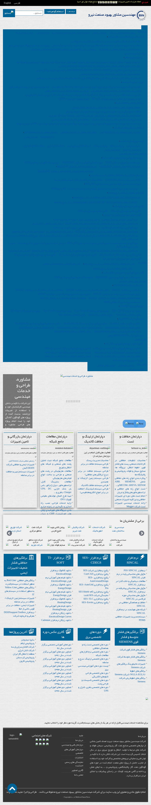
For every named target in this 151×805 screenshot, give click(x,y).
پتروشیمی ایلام (117, 145)
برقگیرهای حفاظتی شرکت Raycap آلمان (78, 132)
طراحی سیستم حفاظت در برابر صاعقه (94, 465)
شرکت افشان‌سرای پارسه (78, 145)
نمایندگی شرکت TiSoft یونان (130, 318)
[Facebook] (47, 740)
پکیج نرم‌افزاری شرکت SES (95, 570)
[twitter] (47, 744)
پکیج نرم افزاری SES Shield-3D (25, 310)
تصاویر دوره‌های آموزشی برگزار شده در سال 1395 (117, 356)
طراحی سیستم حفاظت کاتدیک (94, 485)
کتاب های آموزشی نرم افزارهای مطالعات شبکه (122, 272)
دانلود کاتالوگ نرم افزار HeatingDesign (123, 327)
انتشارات (79, 757)
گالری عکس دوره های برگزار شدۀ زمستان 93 (35, 254)
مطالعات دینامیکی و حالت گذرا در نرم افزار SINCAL (39, 290)
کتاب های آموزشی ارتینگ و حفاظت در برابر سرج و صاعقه (109, 264)
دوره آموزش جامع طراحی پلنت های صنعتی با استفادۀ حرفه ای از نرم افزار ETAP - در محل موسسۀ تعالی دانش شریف (85, 223)
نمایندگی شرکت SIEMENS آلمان (128, 285)
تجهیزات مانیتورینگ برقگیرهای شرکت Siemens (131, 665)
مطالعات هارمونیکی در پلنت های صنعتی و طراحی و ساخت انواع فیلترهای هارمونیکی (103, 111)
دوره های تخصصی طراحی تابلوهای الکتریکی (97, 675)
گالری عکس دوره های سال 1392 (92, 211)
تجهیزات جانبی (31, 137)
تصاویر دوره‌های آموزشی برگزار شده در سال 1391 (117, 348)
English (7, 3)
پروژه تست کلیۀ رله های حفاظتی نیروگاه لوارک (120, 49)
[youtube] (44, 744)
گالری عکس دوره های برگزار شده (128, 206)
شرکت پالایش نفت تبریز (76, 541)
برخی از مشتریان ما (24, 32)
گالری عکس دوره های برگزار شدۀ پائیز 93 (121, 215)
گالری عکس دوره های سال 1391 (125, 211)
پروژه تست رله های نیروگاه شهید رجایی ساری (28, 45)
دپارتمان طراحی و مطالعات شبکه (129, 102)
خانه (81, 735)
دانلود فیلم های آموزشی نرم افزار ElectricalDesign (117, 331)
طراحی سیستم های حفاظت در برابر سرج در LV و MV (116, 98)
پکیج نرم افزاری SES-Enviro (72, 314)
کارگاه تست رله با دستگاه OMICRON (123, 180)
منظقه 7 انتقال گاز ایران (34, 145)
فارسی (17, 3)
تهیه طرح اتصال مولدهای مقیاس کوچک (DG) (56, 497)
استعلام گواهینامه (55, 11)
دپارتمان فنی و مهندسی (72, 745)
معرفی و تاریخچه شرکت (23, 615)
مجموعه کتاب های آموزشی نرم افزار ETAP (73, 277)
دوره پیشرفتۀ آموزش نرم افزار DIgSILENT (120, 166)
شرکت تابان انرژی (56, 145)
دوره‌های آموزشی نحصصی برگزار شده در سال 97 (56, 646)
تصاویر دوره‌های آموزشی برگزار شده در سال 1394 (68, 352)
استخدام (72, 11)
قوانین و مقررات (136, 369)
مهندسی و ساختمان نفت (118, 541)
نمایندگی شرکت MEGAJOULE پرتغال (125, 335)
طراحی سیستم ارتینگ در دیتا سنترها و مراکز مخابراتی (116, 91)
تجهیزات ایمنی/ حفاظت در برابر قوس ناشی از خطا (20, 607)
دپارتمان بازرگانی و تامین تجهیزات (128, 127)
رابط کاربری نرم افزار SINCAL (126, 290)
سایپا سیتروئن (133, 145)
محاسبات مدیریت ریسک (97, 460)
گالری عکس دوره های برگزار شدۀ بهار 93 (77, 254)
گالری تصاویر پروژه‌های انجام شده (128, 360)
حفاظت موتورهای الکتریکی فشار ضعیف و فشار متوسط (78, 180)
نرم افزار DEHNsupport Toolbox (19, 612)
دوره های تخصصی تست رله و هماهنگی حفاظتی (95, 646)
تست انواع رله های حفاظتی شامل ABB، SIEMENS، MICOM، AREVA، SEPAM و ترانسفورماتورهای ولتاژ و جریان (88, 70)
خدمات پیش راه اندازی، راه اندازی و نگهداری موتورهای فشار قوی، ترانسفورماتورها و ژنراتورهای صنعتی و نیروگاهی (88, 78)
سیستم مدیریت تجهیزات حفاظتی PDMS (122, 302)
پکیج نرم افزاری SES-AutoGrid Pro (93, 586)
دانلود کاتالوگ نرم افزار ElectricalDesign (72, 331)
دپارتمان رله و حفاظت (133, 57)
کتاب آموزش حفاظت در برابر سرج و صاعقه (112, 268)
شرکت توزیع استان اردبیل (15, 541)
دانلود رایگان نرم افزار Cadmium (125, 323)
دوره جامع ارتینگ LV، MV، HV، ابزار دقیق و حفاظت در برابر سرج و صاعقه (106, 197)
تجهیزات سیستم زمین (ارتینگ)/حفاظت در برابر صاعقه (19, 600)
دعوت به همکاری (126, 365)
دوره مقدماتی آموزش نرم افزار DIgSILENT (82, 162)
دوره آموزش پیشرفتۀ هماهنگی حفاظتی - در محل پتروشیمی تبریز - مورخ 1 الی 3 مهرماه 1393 (95, 227)
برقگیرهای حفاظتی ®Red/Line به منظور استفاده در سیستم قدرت (19, 582)
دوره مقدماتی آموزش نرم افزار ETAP (123, 162)
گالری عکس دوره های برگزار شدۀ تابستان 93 (120, 254)
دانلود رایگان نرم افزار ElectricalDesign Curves (85, 323)
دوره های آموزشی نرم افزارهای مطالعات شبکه (122, 157)
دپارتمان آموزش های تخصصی (73, 751)
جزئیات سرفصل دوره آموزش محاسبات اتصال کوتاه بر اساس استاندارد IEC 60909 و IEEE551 (95, 188)
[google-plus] (37, 740)
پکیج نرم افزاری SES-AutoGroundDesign (98, 579)
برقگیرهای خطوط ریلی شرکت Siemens (132, 680)
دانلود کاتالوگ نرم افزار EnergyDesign (36, 327)
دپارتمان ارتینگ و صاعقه (132, 82)
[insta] (40, 740)
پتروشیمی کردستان (132, 149)
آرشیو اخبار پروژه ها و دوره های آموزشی (125, 36)
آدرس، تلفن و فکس (106, 365)
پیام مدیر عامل (99, 32)
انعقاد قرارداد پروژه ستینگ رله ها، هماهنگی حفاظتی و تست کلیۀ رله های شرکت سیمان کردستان (96, 45)
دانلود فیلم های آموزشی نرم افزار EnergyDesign (79, 327)
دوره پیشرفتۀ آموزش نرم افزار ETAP (42, 162)
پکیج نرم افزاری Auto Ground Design (91, 310)
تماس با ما (78, 775)
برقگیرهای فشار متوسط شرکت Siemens (131, 658)
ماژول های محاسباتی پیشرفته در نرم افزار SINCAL (116, 294)
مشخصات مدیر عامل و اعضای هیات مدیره (71, 32)
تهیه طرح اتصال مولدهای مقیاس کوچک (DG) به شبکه (116, 119)
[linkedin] (44, 740)
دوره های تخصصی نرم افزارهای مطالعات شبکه (94, 653)
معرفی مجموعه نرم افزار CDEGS (74, 98)
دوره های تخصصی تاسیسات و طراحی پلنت (95, 682)
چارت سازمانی (42, 32)
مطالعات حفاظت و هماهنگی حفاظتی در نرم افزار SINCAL (114, 298)
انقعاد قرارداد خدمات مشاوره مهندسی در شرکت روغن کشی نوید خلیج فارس (105, 41)
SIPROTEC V (47, 137)
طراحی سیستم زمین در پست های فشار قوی (29, 87)
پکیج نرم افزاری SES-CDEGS (126, 310)
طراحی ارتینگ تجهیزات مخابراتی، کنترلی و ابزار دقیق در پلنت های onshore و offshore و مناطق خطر (96, 87)
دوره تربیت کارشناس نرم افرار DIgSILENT (76, 166)
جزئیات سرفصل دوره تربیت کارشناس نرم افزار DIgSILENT (65, 171)
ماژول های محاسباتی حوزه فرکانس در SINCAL (133, 597)
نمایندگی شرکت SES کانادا (131, 306)
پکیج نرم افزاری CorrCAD (128, 314)
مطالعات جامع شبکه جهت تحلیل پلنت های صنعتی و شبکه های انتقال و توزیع (106, 107)
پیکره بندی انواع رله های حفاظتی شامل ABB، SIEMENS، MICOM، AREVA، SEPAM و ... (98, 66)
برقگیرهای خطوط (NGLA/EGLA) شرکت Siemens (130, 673)
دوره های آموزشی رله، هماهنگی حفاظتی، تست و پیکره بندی (116, 175)
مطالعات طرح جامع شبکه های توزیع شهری (70, 119)
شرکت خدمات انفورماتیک (97, 541)
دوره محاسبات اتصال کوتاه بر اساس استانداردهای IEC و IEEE (112, 184)
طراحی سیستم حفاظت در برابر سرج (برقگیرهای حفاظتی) (93, 473)
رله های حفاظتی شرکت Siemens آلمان (40, 132)
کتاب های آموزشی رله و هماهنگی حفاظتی (61, 264)
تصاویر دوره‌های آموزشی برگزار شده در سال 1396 (68, 356)
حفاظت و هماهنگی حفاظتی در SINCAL (132, 604)
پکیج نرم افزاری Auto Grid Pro (57, 310)
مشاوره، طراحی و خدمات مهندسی (22, 387)
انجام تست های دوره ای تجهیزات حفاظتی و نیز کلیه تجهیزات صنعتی (110, 74)
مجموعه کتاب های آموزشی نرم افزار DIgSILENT (118, 277)
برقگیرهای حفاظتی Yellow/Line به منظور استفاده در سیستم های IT (19, 591)
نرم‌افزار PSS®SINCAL (134, 570)
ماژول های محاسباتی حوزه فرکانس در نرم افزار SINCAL (64, 294)
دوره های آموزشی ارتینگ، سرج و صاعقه (125, 192)
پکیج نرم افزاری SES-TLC (100, 314)
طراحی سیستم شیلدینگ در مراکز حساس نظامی (66, 91)
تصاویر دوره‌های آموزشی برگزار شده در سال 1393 (117, 352)
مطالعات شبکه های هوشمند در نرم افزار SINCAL (63, 298)
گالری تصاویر (77, 770)
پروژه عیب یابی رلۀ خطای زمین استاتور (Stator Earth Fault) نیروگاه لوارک (63, 49)
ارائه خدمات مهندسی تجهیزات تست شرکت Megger (130, 505)
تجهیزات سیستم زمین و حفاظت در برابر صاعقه (20, 473)
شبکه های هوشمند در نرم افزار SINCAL (130, 611)
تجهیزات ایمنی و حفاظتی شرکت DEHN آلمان (120, 132)
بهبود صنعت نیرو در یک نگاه (122, 32)
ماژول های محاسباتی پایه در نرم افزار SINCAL (87, 290)
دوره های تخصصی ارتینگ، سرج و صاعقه (93, 660)
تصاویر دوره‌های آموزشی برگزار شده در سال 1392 (67, 348)
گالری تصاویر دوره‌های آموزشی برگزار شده (123, 343)
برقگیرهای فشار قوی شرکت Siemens (132, 651)
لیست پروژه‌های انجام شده (131, 141)
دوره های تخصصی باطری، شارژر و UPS (93, 689)
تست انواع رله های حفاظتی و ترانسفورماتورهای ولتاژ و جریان (130, 490)
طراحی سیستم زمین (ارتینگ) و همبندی (93, 480)
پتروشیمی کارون (112, 149)
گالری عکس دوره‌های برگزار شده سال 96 (122, 258)
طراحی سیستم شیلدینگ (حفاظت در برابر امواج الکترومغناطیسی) (93, 490)
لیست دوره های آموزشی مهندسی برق (93, 668)
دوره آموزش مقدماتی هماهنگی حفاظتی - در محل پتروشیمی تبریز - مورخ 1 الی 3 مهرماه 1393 (95, 219)
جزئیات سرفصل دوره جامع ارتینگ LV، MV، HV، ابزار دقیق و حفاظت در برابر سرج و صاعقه (95, 202)
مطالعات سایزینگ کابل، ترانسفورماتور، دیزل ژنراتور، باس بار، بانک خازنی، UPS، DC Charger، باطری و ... (94, 115)
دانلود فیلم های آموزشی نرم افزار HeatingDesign (37, 323)
